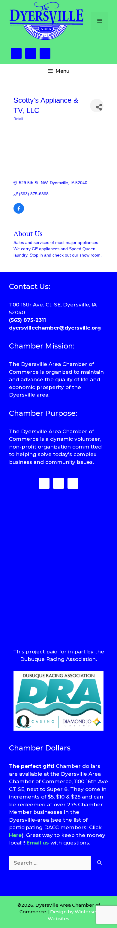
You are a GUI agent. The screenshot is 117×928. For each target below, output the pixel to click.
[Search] (99, 863)
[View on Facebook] (19, 212)
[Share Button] (97, 105)
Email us (37, 843)
